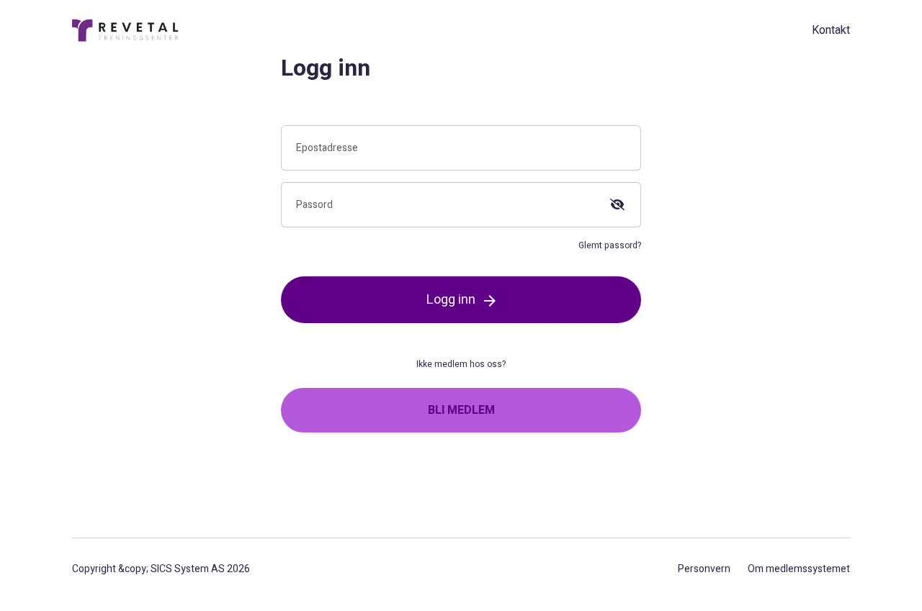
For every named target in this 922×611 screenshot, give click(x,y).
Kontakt (831, 30)
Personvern (704, 568)
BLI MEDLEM (461, 410)
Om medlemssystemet (799, 568)
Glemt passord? (609, 245)
